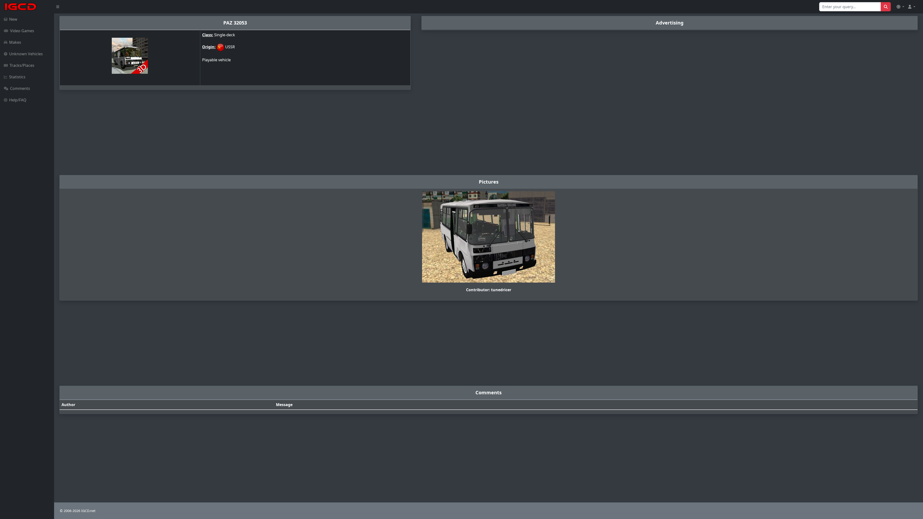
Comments (20, 88)
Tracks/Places (22, 65)
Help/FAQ (17, 100)
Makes (15, 42)
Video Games (22, 30)
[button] (900, 7)
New (13, 19)
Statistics (17, 77)
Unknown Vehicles (26, 53)
